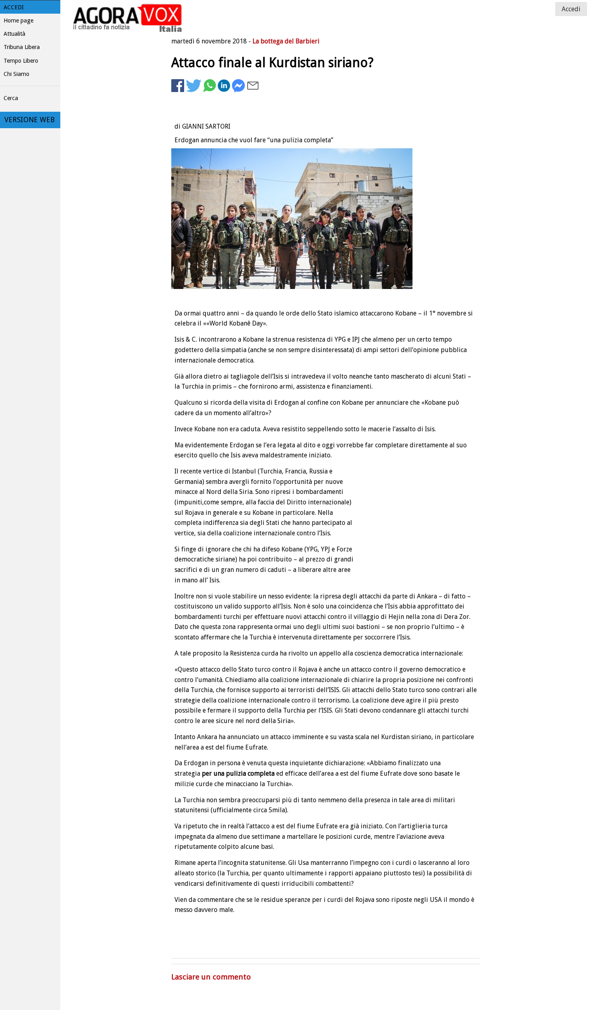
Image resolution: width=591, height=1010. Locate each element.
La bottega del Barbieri (286, 41)
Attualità (14, 34)
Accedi (14, 7)
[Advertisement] (415, 119)
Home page (18, 20)
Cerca (11, 98)
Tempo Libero (21, 60)
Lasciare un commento (211, 977)
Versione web (29, 120)
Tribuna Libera (22, 47)
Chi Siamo (16, 74)
